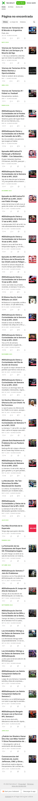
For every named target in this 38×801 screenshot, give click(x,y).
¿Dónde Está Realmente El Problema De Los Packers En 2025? (13, 443)
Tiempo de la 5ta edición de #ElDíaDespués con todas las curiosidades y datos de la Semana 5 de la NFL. (12, 595)
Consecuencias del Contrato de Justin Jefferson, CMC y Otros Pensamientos (12, 759)
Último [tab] (5, 22)
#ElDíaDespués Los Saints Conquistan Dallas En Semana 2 (13, 673)
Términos (30, 784)
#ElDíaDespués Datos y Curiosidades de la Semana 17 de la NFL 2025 (14, 219)
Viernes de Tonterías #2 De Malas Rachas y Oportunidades (14, 70)
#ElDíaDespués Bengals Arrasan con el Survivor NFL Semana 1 (12, 714)
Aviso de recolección (19, 786)
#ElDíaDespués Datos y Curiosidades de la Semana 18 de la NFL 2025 (14, 174)
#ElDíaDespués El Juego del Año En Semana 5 (14, 589)
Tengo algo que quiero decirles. (13, 531)
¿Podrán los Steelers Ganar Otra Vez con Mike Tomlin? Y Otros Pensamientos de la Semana (14, 739)
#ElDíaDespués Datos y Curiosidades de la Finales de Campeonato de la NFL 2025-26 (13, 113)
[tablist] (14, 22)
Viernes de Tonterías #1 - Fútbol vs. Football (13, 92)
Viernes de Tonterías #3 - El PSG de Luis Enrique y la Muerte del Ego (14, 50)
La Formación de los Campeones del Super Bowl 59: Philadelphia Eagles (14, 548)
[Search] (34, 22)
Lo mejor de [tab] (14, 22)
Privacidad (22, 784)
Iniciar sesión (31, 3)
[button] (3, 7)
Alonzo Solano (12, 35)
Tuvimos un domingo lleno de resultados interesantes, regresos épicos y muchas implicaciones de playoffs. (14, 389)
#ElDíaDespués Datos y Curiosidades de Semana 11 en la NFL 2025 (14, 422)
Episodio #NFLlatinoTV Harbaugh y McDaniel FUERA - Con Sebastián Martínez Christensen (12, 154)
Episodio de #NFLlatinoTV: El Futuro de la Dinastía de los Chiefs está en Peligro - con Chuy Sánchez (14, 259)
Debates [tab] (23, 22)
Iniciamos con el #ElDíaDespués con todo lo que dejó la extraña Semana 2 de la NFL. (13, 700)
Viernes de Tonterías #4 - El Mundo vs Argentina (13, 29)
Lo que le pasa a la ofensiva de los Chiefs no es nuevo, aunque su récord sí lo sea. (13, 409)
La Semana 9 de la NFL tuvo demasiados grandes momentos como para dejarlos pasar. (13, 510)
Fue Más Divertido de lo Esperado (12, 527)
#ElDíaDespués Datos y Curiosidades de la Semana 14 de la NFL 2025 (14, 317)
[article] (19, 33)
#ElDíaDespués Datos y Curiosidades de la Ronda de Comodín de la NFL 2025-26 (13, 133)
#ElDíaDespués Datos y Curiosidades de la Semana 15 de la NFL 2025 (14, 279)
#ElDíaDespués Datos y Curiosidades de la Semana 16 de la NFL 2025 (14, 239)
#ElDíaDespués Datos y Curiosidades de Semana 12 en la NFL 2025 (13, 382)
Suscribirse (21, 3)
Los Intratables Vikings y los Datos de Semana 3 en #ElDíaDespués (13, 633)
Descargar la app (29, 791)
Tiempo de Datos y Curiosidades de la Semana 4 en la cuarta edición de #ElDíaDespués (13, 619)
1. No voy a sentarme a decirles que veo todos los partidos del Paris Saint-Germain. (13, 57)
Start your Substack (11, 791)
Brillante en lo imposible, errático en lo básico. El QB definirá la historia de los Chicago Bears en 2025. (14, 303)
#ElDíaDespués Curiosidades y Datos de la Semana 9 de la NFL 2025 (13, 503)
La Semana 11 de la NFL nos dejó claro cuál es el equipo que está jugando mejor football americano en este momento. (14, 429)
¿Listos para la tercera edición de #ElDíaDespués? (13, 660)
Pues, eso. (5, 33)
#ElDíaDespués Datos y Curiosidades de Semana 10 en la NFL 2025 (13, 463)
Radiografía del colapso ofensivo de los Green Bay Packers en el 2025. (13, 449)
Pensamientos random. (10, 96)
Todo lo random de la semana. (13, 76)
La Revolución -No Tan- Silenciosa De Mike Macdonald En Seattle (12, 483)
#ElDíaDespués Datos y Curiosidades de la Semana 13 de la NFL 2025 (14, 337)
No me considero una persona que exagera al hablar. (13, 140)
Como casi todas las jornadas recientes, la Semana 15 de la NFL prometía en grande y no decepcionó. (14, 286)
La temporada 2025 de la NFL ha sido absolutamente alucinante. (13, 225)
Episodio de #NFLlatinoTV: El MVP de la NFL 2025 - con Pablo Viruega (13, 198)
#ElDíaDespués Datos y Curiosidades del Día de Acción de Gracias (12, 362)
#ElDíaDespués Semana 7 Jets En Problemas (13, 572)
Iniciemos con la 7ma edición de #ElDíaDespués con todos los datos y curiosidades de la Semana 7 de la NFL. (13, 577)
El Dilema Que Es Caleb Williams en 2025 (12, 298)
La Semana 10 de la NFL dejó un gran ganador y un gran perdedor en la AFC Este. (14, 469)
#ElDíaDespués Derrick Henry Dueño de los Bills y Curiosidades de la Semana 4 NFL (14, 613)
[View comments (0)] (11, 166)
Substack (8, 797)
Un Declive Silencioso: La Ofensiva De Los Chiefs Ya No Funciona (13, 402)
